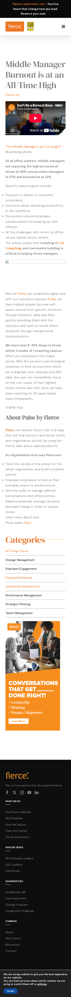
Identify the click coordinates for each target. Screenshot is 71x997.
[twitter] (14, 792)
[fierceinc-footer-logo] (17, 772)
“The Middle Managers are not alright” (33, 147)
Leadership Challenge (19, 911)
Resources (12, 944)
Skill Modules (14, 818)
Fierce (22, 294)
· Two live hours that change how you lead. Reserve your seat (35, 9)
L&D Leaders (13, 864)
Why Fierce (13, 938)
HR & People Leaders (19, 858)
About (9, 932)
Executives (12, 871)
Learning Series (15, 898)
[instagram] (22, 792)
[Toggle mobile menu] (64, 26)
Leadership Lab (15, 892)
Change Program (16, 905)
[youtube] (29, 792)
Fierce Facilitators (17, 837)
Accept (10, 991)
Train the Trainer (16, 831)
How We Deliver (15, 824)
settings (42, 984)
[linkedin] (36, 792)
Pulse (52, 299)
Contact (10, 951)
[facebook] (7, 792)
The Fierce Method (18, 812)
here (27, 523)
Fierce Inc (12, 95)
